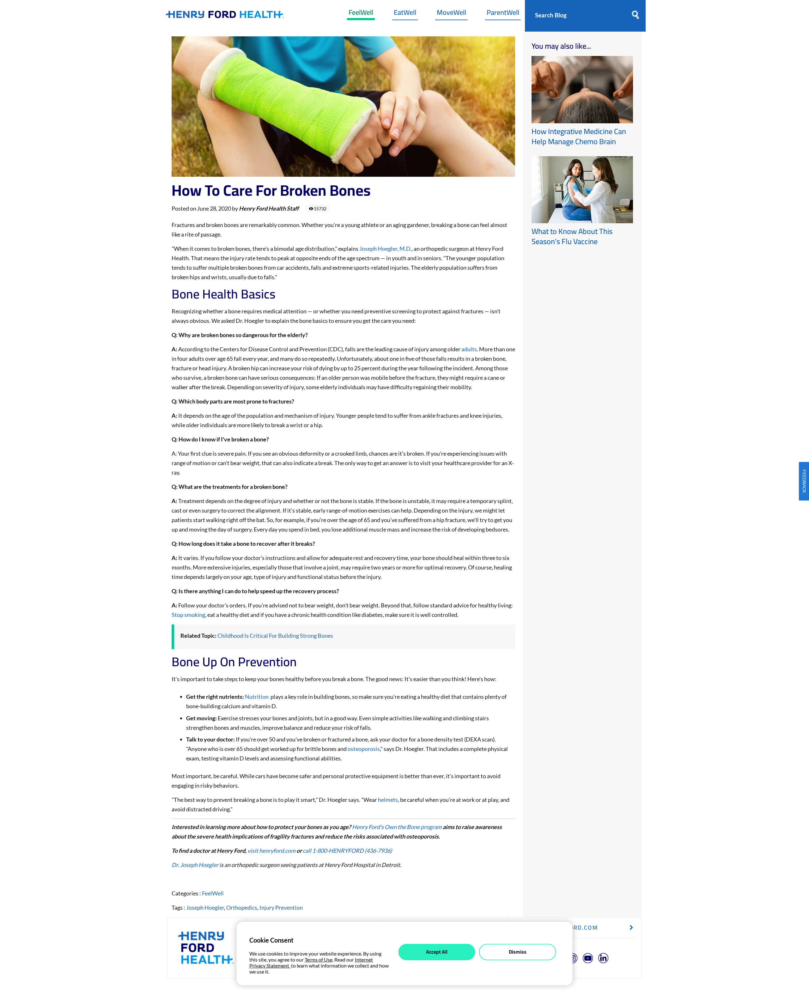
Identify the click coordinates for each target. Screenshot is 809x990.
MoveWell (451, 14)
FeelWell (361, 14)
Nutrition (257, 696)
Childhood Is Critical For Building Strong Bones (275, 635)
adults (469, 349)
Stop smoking (188, 614)
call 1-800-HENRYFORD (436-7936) (347, 850)
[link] (225, 16)
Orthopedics (241, 907)
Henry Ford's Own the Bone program (397, 826)
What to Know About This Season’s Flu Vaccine (572, 236)
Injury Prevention (281, 907)
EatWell (405, 14)
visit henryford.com (271, 850)
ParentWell (503, 14)
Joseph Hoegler (205, 907)
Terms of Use (318, 959)
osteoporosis (364, 748)
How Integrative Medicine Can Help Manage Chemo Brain (579, 136)
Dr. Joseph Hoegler (195, 864)
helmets (388, 799)
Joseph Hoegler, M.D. (385, 248)
